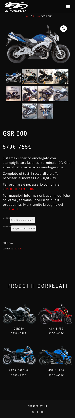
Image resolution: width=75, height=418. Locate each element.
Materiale (7, 226)
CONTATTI (11, 209)
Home (26, 16)
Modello (6, 218)
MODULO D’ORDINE (20, 189)
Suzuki (36, 16)
